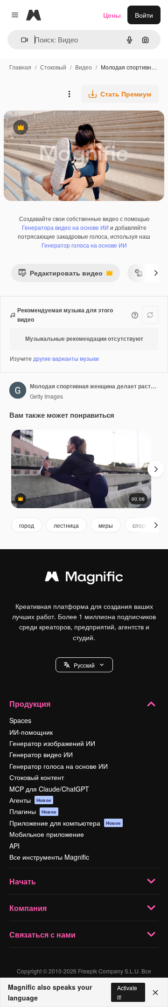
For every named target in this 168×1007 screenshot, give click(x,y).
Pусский (84, 665)
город (26, 525)
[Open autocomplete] (21, 39)
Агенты (30, 800)
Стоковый (53, 67)
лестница (66, 525)
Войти (144, 15)
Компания (28, 908)
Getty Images (46, 396)
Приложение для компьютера (65, 823)
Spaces (20, 720)
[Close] (155, 992)
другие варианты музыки (66, 358)
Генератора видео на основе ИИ (65, 227)
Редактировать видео (60, 275)
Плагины (32, 811)
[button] (84, 664)
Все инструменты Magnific (49, 857)
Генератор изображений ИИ (52, 743)
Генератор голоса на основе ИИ (84, 245)
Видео (83, 67)
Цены (112, 15)
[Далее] (155, 273)
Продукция (29, 703)
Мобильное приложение (46, 834)
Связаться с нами (42, 934)
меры (105, 525)
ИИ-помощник (31, 732)
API (14, 845)
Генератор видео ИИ (41, 754)
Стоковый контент (36, 777)
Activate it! (127, 992)
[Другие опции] (69, 93)
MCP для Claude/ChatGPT (49, 788)
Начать (22, 881)
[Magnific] (84, 579)
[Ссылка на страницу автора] (17, 391)
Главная (20, 67)
